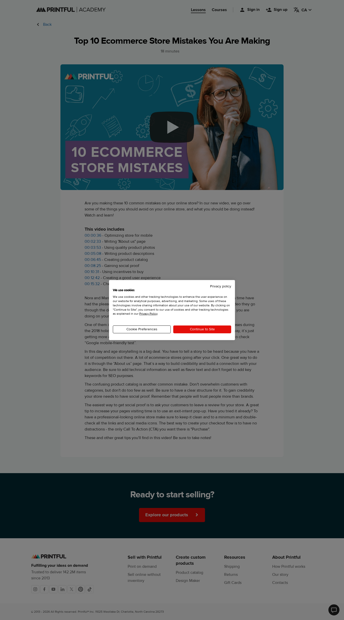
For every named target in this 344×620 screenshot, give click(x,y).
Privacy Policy (148, 314)
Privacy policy (220, 286)
